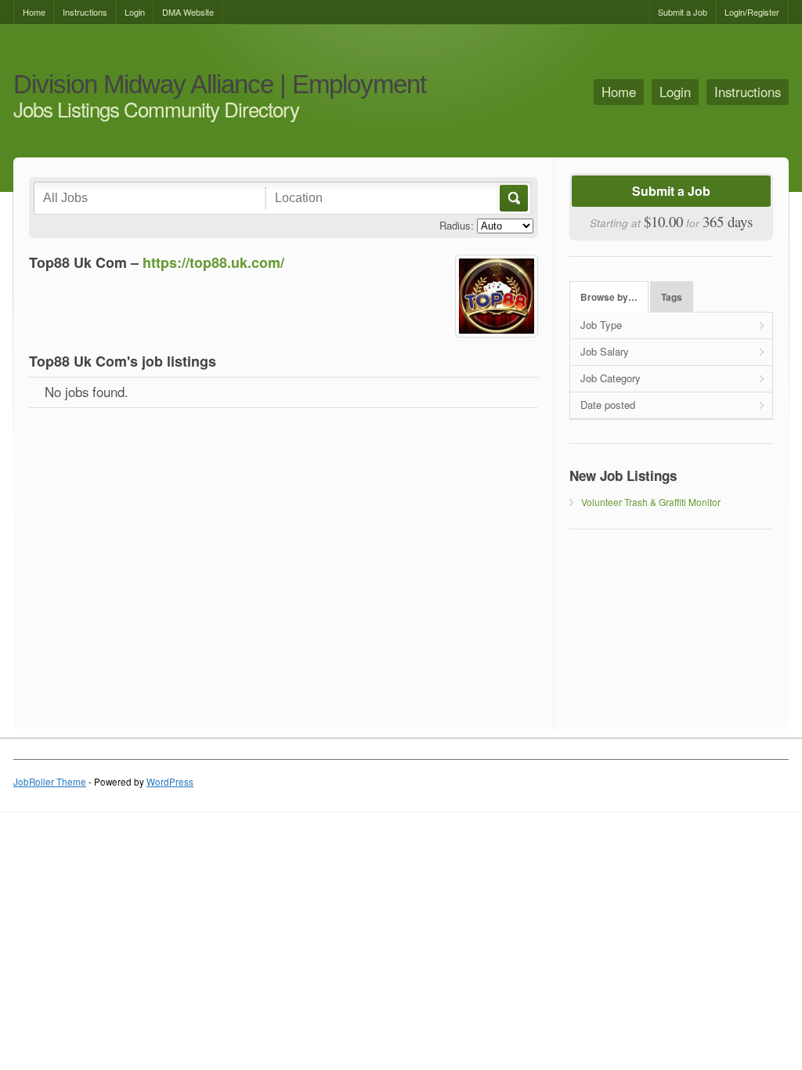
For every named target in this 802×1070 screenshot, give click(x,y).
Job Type (601, 324)
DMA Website (188, 11)
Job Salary (604, 351)
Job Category (610, 378)
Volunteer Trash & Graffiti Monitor (651, 501)
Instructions (85, 11)
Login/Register (751, 11)
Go (513, 198)
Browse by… (609, 297)
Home (34, 11)
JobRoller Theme (49, 781)
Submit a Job (682, 11)
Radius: (456, 225)
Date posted (607, 404)
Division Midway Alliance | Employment (219, 85)
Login (135, 11)
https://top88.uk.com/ (213, 262)
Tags (671, 297)
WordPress (169, 781)
